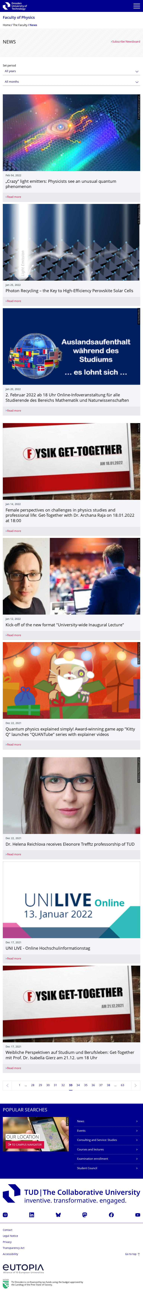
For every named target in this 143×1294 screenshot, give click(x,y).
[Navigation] (136, 6)
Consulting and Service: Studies (97, 1140)
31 (55, 1085)
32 (63, 1085)
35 (86, 1085)
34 (78, 1085)
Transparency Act (13, 1248)
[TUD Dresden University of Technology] (15, 6)
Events (81, 1131)
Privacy (7, 1242)
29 (40, 1085)
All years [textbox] (10, 71)
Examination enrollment (92, 1159)
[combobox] (71, 71)
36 (93, 1085)
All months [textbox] (12, 82)
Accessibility (10, 1254)
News (80, 1121)
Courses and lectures (90, 1149)
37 (101, 1085)
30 (48, 1085)
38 (108, 1085)
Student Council (87, 1168)
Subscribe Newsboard (126, 41)
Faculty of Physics (19, 18)
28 (32, 1085)
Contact (7, 1230)
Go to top (130, 1254)
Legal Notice (10, 1236)
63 (122, 1085)
